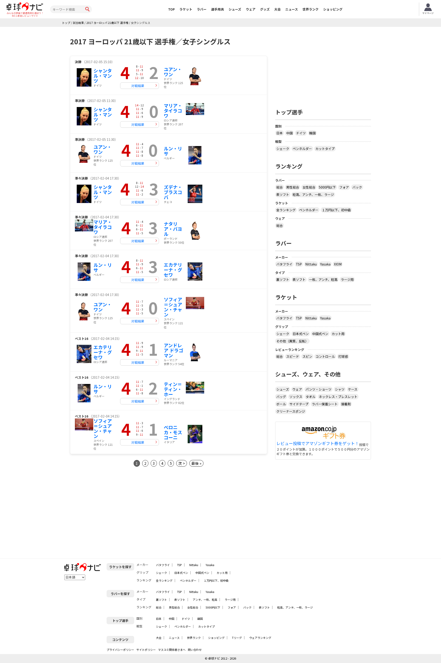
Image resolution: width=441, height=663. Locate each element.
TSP (299, 264)
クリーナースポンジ (290, 411)
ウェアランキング (260, 638)
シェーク (282, 148)
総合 (279, 187)
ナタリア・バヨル (173, 228)
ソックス (295, 396)
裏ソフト (282, 279)
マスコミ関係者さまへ (172, 650)
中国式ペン (320, 333)
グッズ (265, 9)
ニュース (291, 9)
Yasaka (325, 264)
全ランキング (286, 210)
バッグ (281, 396)
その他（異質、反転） (292, 341)
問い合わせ (195, 650)
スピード (292, 356)
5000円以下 (327, 187)
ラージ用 (347, 279)
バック (357, 187)
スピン (307, 356)
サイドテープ (298, 404)
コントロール (325, 356)
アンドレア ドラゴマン (173, 350)
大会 (277, 9)
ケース (352, 389)
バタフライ (284, 264)
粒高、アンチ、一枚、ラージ (313, 194)
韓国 (312, 133)
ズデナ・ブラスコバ (173, 192)
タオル (310, 396)
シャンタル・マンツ (102, 75)
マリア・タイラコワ (173, 110)
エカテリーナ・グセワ (173, 269)
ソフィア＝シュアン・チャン (173, 307)
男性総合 (292, 187)
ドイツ (301, 133)
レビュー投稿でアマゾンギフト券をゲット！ (317, 443)
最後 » (196, 463)
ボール (281, 404)
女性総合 (308, 187)
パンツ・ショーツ (318, 389)
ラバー (201, 9)
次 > (181, 463)
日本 (279, 133)
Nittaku (311, 264)
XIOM (338, 264)
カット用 (338, 333)
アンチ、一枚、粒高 (205, 599)
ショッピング (332, 9)
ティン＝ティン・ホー (173, 389)
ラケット (185, 9)
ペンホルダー (302, 148)
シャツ (340, 389)
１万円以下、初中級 (336, 210)
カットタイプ (325, 148)
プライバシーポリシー (120, 650)
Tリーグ (237, 638)
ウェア (250, 9)
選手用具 (217, 9)
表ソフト (282, 194)
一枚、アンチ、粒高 (323, 279)
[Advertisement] (108, 512)
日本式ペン (301, 333)
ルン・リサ (173, 151)
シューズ (235, 9)
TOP (171, 9)
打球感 (343, 356)
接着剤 (346, 404)
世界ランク (310, 9)
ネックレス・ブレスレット (338, 396)
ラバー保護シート (325, 404)
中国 (289, 133)
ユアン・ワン (173, 72)
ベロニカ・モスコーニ (173, 432)
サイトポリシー (146, 650)
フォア (344, 187)
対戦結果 (137, 85)
